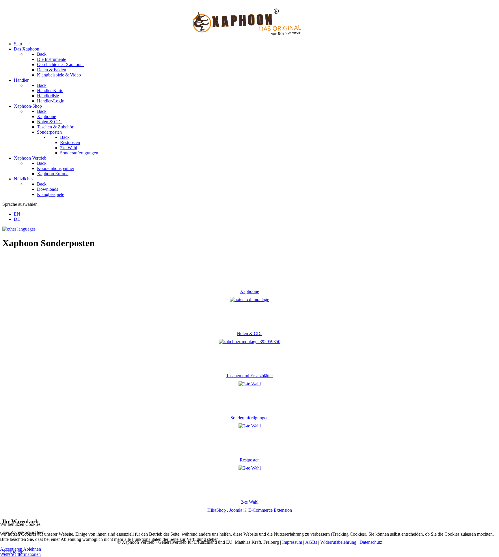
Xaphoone (249, 291)
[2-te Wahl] (250, 468)
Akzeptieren (11, 549)
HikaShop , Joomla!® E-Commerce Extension (249, 510)
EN (17, 214)
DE (17, 219)
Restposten (250, 459)
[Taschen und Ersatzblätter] (249, 341)
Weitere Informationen (20, 554)
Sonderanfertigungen (249, 417)
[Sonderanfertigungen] (250, 383)
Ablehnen (32, 549)
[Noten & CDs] (249, 299)
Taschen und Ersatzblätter (249, 375)
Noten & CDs (249, 333)
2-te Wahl (249, 502)
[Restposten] (250, 425)
